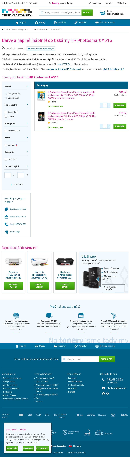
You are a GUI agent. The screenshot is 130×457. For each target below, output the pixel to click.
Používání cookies (75, 381)
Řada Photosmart (39, 29)
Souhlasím (12, 448)
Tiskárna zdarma (107, 22)
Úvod (6, 29)
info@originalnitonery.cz (116, 387)
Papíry (42, 22)
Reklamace (7, 392)
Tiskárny (62, 22)
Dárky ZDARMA (42, 381)
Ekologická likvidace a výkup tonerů (47, 390)
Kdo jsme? (72, 378)
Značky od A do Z (10, 385)
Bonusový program (11, 388)
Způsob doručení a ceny (12, 378)
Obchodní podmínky (76, 385)
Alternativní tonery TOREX (47, 385)
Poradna (39, 401)
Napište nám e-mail (18, 216)
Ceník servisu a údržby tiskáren (15, 398)
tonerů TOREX (63, 64)
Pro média (72, 388)
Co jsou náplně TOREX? (110, 288)
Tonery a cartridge (17, 29)
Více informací (32, 442)
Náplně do (13, 274)
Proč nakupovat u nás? (45, 378)
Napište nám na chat (18, 208)
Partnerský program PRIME (47, 394)
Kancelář (82, 22)
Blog (37, 398)
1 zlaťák (54, 101)
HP (28, 29)
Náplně (22, 22)
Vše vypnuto (42, 448)
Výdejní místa (8, 381)
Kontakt (71, 392)
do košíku (120, 105)
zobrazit (13, 286)
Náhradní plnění (9, 395)
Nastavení (28, 448)
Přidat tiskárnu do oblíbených (42, 48)
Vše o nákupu (15, 231)
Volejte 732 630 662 (18, 224)
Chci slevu (107, 359)
